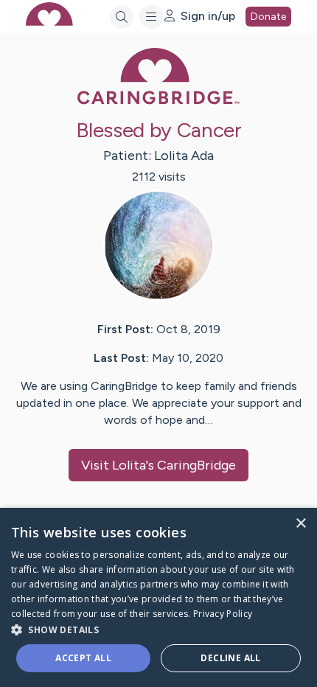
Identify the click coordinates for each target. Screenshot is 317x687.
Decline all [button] (230, 658)
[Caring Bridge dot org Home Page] (158, 101)
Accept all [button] (83, 658)
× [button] (300, 523)
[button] (158, 629)
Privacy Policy (222, 613)
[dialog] (158, 597)
